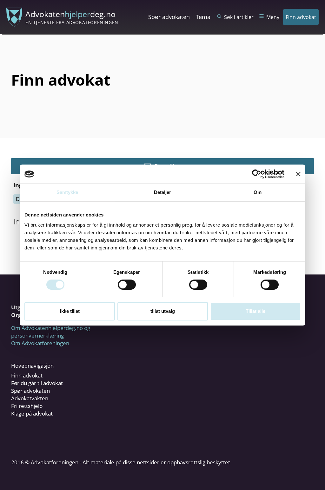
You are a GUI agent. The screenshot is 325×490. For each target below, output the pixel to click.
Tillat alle (255, 311)
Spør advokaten (169, 17)
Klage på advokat (32, 413)
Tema (203, 17)
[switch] (127, 285)
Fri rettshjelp (27, 405)
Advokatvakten (29, 398)
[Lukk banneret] (298, 174)
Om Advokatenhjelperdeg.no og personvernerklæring (50, 331)
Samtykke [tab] (67, 192)
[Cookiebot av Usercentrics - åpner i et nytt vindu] (256, 174)
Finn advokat (301, 17)
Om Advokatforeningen (40, 343)
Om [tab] (258, 192)
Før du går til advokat (37, 383)
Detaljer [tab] (162, 192)
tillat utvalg (162, 311)
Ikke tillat (70, 311)
